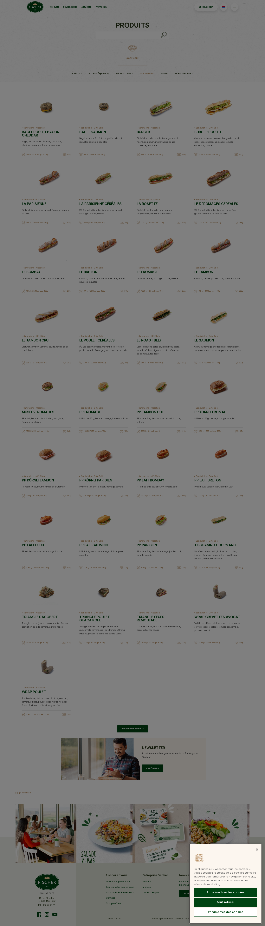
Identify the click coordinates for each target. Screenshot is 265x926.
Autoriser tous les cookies (225, 892)
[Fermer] (257, 849)
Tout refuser (226, 902)
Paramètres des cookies (225, 912)
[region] (225, 884)
